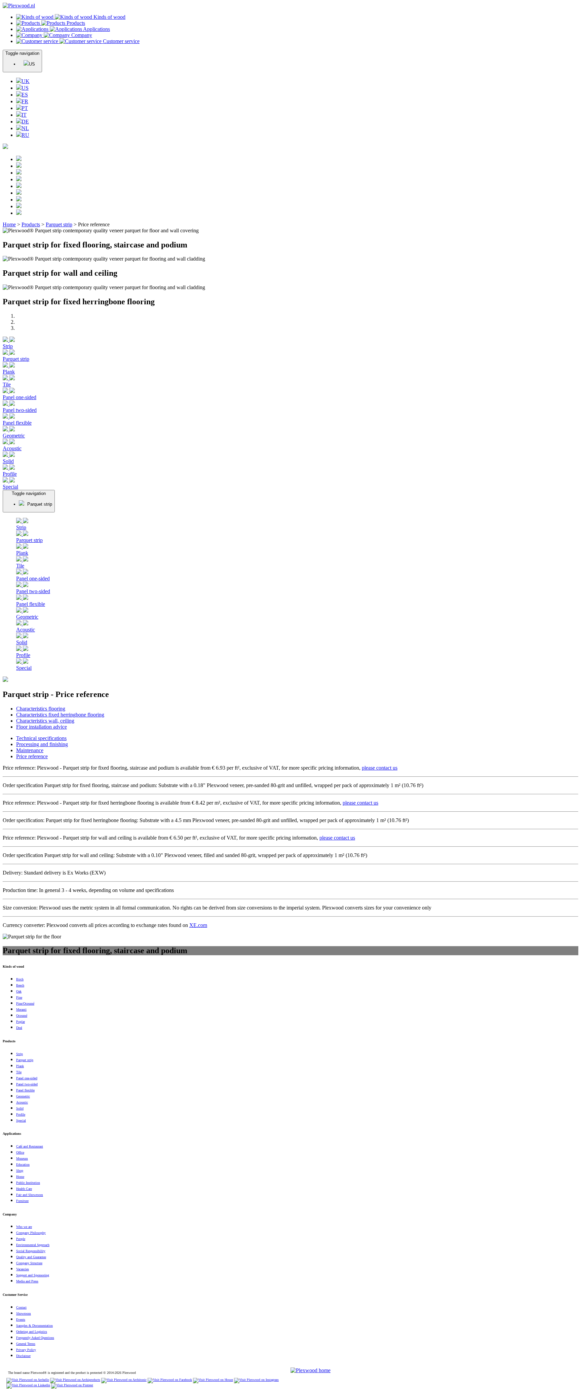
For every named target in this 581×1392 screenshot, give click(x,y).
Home (9, 224)
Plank (9, 372)
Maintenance (29, 750)
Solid (8, 461)
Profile (10, 474)
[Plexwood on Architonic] (124, 1380)
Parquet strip (59, 224)
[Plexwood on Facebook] (170, 1380)
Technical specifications (41, 738)
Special (10, 487)
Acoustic (12, 448)
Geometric (14, 435)
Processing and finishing (42, 744)
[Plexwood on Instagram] (256, 1380)
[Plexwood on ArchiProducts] (75, 1380)
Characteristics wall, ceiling (45, 721)
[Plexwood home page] (310, 1370)
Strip (8, 346)
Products (31, 224)
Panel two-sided (20, 410)
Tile (7, 384)
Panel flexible (17, 423)
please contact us (379, 768)
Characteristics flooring (40, 708)
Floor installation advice (41, 727)
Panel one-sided (19, 397)
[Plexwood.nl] (19, 5)
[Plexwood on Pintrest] (72, 1385)
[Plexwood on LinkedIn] (28, 1385)
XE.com (198, 925)
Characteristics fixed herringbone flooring (60, 715)
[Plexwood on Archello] (27, 1380)
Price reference (32, 756)
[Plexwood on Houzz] (213, 1380)
